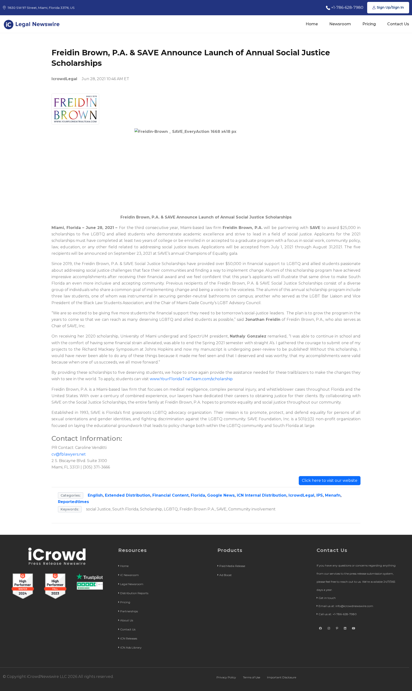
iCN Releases (128, 638)
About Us (126, 620)
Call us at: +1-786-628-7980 (338, 614)
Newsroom (340, 24)
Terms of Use (251, 677)
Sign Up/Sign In (390, 7)
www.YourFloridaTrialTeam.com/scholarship (191, 379)
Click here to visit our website (329, 480)
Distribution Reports (134, 593)
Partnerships (129, 611)
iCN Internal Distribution (261, 495)
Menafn (332, 495)
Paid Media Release (232, 566)
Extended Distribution (127, 495)
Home (312, 24)
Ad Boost (225, 575)
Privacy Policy (226, 677)
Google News (221, 495)
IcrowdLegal (301, 495)
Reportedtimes (73, 501)
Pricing (369, 24)
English (95, 495)
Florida (198, 495)
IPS (319, 495)
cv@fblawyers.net (69, 454)
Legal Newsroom (131, 584)
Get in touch (327, 598)
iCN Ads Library (131, 647)
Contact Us (398, 24)
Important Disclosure (281, 677)
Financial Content (170, 495)
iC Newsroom (129, 575)
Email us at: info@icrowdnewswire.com (346, 606)
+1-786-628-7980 (346, 7)
